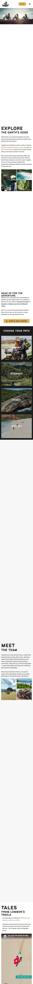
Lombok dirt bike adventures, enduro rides (14, 147)
